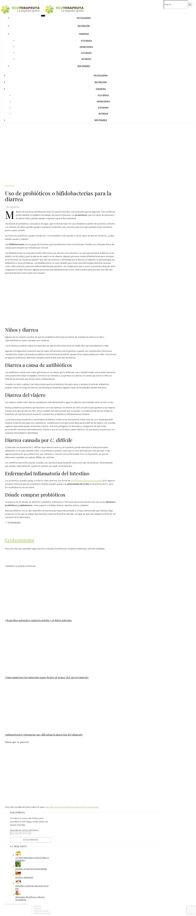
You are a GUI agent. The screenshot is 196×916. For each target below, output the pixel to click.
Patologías (84, 17)
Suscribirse (30, 840)
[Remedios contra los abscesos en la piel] (18, 883)
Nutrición (84, 25)
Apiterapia (86, 59)
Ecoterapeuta (14, 522)
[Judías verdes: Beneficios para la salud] (21, 561)
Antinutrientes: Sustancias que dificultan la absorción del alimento (44, 734)
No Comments (12, 206)
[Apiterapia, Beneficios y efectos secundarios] (18, 894)
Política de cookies (41, 910)
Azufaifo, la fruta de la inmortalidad (31, 868)
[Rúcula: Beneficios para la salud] (10, 561)
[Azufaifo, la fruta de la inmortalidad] (18, 866)
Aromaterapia (86, 47)
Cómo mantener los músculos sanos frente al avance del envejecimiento (47, 677)
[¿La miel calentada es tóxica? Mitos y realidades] (18, 855)
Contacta (37, 908)
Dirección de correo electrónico (24, 830)
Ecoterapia (86, 53)
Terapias (84, 33)
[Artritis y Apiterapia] (18, 874)
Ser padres (83, 66)
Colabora (37, 906)
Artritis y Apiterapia (24, 877)
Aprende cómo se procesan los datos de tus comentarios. (72, 807)
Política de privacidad (42, 913)
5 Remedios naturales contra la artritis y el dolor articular (38, 620)
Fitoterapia (86, 41)
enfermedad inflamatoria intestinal (86, 480)
